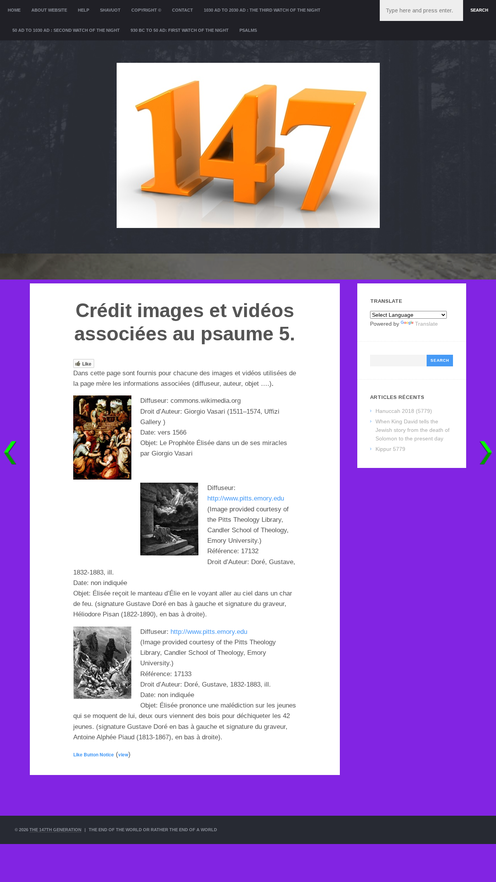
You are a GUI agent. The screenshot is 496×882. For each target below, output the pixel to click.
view (123, 754)
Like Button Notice (93, 754)
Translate (426, 324)
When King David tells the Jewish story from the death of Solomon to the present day (412, 430)
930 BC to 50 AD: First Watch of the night (180, 30)
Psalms (248, 30)
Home (14, 10)
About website (49, 10)
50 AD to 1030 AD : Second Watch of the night (66, 30)
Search (479, 10)
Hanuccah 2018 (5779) (403, 411)
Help (83, 10)
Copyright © (146, 10)
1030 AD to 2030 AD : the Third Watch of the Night (262, 10)
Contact (182, 10)
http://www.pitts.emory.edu (245, 498)
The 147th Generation (55, 829)
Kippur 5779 (390, 449)
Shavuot (110, 10)
